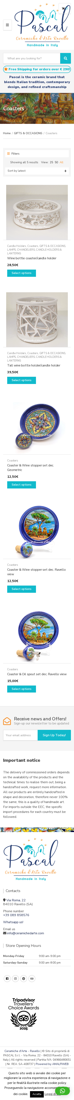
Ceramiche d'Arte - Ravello (22, 1051)
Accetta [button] (36, 1094)
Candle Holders (16, 246)
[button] (62, 1091)
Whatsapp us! (13, 922)
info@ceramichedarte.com (25, 933)
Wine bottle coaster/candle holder (31, 258)
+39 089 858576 (16, 915)
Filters (15, 154)
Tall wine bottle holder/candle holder (33, 365)
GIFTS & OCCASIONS (28, 133)
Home (7, 133)
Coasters (32, 246)
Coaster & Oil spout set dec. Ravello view (36, 674)
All (61, 162)
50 (56, 162)
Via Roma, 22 (16, 900)
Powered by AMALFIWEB (52, 1064)
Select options (21, 273)
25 (51, 162)
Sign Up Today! (54, 735)
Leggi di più (53, 1094)
